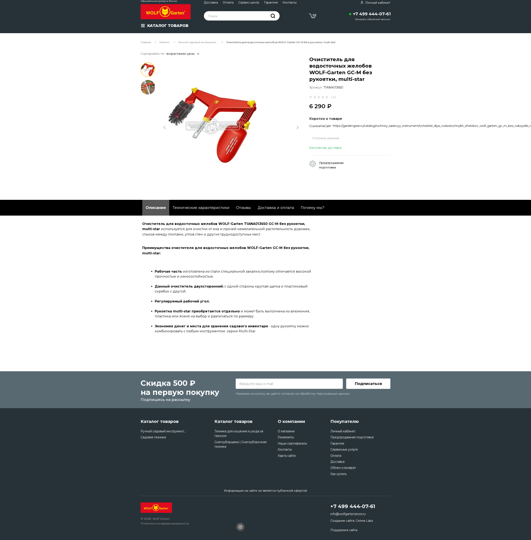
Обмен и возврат (343, 468)
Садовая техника (153, 437)
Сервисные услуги (344, 449)
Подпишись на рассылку (165, 399)
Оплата (228, 2)
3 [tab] (148, 105)
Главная (146, 42)
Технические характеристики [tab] (201, 207)
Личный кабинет (343, 431)
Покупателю (344, 421)
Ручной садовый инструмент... (198, 42)
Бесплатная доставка (325, 148)
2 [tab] (148, 87)
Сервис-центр (248, 2)
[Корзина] (313, 16)
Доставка (211, 2)
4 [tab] (148, 122)
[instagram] (240, 527)
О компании (291, 421)
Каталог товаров (160, 421)
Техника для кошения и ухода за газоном (238, 433)
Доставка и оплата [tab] (276, 207)
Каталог (165, 42)
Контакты (290, 2)
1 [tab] (148, 69)
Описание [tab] (156, 207)
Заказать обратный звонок (372, 19)
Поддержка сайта (343, 530)
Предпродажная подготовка (352, 437)
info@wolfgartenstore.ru (348, 514)
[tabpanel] (231, 126)
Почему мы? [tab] (312, 207)
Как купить (338, 474)
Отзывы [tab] (243, 207)
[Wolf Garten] (166, 11)
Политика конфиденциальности (165, 523)
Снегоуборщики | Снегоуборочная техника (240, 444)
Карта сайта (287, 455)
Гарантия (271, 2)
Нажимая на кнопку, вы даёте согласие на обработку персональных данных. (293, 394)
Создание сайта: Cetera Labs (351, 521)
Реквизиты (286, 437)
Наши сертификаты (292, 443)
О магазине (286, 431)
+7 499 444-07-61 (372, 13)
